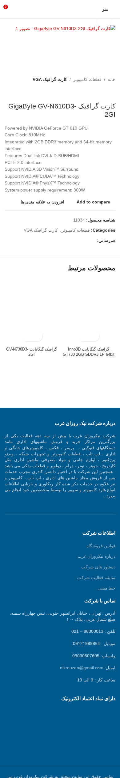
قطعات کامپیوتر (87, 79)
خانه (111, 79)
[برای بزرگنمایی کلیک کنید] (104, 21)
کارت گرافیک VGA (50, 79)
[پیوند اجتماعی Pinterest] (79, 241)
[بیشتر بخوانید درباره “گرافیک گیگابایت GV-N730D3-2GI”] (37, 336)
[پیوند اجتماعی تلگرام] (65, 241)
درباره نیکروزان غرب (96, 556)
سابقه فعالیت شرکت (96, 577)
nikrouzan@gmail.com (81, 667)
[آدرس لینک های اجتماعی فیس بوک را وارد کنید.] (93, 241)
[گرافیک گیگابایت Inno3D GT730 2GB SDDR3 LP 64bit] (88, 312)
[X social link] (86, 241)
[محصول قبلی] (111, 92)
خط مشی (106, 588)
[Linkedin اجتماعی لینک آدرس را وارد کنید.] (72, 241)
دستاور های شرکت (98, 566)
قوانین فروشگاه (100, 545)
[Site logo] (60, 8)
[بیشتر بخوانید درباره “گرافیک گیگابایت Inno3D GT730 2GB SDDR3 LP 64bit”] (94, 336)
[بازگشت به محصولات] (104, 92)
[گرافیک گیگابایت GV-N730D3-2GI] (31, 312)
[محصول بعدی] (97, 92)
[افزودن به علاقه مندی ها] (83, 336)
